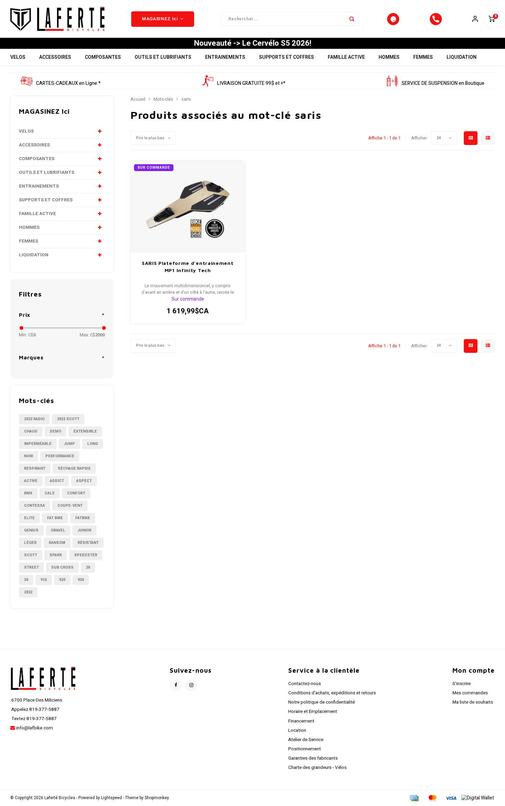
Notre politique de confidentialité (321, 702)
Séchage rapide (74, 468)
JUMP (69, 444)
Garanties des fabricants (313, 758)
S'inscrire (461, 683)
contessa (34, 505)
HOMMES (389, 57)
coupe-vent (69, 505)
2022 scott (68, 419)
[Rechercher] (352, 19)
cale (50, 493)
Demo (55, 431)
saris (186, 99)
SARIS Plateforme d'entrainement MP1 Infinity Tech (188, 266)
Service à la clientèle (324, 670)
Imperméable (38, 444)
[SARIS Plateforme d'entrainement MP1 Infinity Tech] (188, 207)
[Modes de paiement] (413, 798)
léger (30, 543)
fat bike (55, 518)
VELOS (17, 57)
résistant (88, 543)
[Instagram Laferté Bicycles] (191, 685)
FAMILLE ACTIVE (346, 57)
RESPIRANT (34, 468)
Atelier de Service (305, 739)
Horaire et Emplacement (312, 711)
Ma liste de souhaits (472, 702)
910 (44, 580)
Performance (59, 456)
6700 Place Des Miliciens (36, 700)
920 (62, 580)
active (30, 481)
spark (55, 555)
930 (81, 580)
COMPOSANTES (103, 57)
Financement (301, 721)
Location (297, 730)
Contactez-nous (304, 683)
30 (26, 580)
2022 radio (34, 419)
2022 (28, 592)
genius (31, 530)
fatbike (82, 518)
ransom (57, 543)
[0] (492, 18)
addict (57, 481)
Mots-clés (163, 99)
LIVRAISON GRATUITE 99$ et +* (251, 83)
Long (92, 444)
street (31, 567)
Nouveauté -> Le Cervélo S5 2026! (252, 43)
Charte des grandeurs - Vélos (317, 767)
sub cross (62, 567)
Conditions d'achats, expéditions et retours (332, 693)
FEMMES (423, 57)
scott (30, 555)
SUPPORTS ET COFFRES (286, 57)
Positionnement (304, 749)
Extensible (85, 431)
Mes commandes (470, 693)
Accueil (138, 99)
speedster (85, 555)
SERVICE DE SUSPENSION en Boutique (443, 83)
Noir (28, 456)
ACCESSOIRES (55, 57)
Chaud (30, 431)
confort (76, 493)
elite (29, 518)
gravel (58, 530)
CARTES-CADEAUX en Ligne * (68, 83)
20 (88, 567)
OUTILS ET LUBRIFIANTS (163, 57)
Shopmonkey (157, 798)
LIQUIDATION (461, 57)
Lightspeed (111, 798)
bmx (28, 493)
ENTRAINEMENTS (225, 57)
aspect (84, 481)
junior (84, 530)
